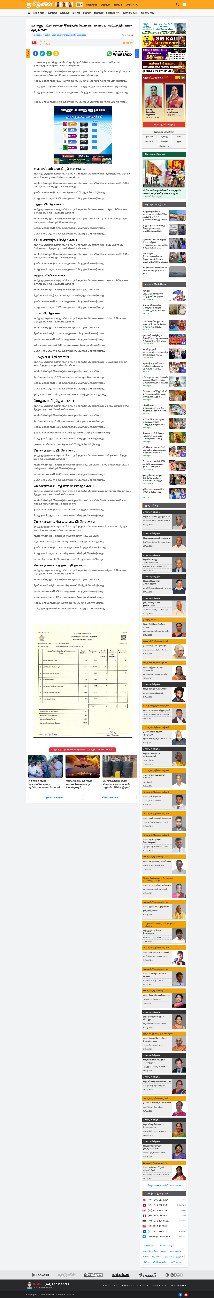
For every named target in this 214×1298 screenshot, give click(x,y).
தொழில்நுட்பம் (150, 1245)
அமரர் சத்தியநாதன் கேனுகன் (157, 818)
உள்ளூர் (52, 12)
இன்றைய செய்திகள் (164, 132)
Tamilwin (50, 1294)
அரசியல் (46, 44)
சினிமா (118, 4)
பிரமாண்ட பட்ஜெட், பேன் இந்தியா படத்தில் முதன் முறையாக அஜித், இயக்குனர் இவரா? (155, 394)
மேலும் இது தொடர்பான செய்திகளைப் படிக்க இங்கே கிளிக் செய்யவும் (82, 749)
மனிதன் (105, 4)
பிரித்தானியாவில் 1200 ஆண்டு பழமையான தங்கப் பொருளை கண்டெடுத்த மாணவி (154, 464)
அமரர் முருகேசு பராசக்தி (154, 645)
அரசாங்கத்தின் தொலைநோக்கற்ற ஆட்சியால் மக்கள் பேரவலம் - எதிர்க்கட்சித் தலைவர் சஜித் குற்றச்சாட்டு (45, 784)
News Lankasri (148, 299)
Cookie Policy (160, 1286)
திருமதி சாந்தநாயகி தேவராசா (157, 1081)
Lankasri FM (131, 4)
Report (129, 42)
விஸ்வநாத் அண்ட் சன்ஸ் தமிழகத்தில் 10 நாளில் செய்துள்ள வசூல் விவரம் (155, 380)
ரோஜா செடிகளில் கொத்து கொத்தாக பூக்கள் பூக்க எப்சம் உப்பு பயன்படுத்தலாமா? (154, 308)
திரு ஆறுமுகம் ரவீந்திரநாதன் (157, 538)
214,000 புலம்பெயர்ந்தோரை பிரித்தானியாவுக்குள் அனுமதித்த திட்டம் (153, 294)
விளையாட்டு (130, 12)
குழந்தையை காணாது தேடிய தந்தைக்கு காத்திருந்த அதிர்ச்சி (154, 228)
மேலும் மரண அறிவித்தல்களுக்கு (164, 1185)
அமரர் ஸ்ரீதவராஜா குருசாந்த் (156, 952)
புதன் (179, 141)
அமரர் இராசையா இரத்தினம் (156, 906)
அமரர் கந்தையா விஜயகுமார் (156, 710)
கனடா (164, 1251)
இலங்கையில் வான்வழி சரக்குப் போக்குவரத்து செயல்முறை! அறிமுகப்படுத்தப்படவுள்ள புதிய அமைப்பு (80, 784)
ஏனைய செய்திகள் (155, 284)
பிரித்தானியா (176, 1251)
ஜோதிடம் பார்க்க (155, 77)
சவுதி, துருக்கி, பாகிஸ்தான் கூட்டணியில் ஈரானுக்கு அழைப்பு (155, 352)
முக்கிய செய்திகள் (55, 797)
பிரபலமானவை (110, 797)
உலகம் (76, 12)
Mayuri (42, 41)
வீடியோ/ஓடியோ (160, 1262)
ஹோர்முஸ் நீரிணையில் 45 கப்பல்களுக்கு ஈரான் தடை (155, 270)
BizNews (113, 12)
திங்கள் (149, 136)
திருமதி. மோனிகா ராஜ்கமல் (150, 112)
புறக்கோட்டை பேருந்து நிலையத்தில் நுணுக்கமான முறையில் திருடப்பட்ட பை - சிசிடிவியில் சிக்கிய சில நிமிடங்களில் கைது (155, 243)
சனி (179, 136)
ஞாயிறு (164, 136)
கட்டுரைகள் (176, 1262)
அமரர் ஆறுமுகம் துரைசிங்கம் (157, 861)
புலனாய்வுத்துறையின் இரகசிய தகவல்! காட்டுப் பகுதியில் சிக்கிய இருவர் (116, 784)
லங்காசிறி (92, 4)
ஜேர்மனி (168, 1256)
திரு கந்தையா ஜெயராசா (154, 689)
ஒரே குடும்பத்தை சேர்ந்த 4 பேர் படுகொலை (155, 490)
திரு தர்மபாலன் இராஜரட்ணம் (156, 516)
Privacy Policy (178, 1286)
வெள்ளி (149, 141)
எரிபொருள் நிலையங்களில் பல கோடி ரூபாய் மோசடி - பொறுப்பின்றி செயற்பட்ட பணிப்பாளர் (155, 257)
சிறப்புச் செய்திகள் (155, 204)
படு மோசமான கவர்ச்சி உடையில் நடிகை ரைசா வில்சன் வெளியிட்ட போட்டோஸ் (155, 450)
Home (106, 1286)
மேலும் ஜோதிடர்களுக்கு (164, 124)
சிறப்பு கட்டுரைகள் (155, 154)
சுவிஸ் (146, 1256)
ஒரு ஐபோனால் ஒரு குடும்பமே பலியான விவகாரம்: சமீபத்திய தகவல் (153, 478)
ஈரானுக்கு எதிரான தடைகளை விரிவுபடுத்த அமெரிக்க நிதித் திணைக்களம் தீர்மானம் (155, 215)
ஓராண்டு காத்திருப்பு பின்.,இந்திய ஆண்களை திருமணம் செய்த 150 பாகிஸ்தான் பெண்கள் (155, 338)
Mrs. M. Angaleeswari (173, 111)
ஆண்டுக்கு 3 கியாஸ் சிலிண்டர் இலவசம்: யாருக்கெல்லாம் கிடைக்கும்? (153, 366)
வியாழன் (164, 141)
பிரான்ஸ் (156, 1256)
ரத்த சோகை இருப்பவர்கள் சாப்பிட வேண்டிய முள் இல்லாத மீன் (154, 408)
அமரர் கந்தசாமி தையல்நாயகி (157, 885)
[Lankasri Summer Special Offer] (164, 54)
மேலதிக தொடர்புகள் (157, 1193)
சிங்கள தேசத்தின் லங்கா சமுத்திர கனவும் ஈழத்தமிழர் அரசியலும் (162, 192)
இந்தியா (64, 12)
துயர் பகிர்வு (151, 505)
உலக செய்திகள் (150, 1251)
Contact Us (128, 1286)
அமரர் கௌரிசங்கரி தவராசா (156, 995)
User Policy (143, 1286)
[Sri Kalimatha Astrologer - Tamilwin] (164, 41)
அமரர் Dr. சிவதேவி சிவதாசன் (157, 1103)
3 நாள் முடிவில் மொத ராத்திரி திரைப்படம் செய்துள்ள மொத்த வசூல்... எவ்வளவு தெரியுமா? (153, 436)
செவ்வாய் (164, 146)
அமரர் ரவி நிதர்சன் (152, 796)
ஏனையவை (147, 12)
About (115, 1286)
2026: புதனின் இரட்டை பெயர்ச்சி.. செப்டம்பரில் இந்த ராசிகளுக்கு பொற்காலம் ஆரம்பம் (154, 324)
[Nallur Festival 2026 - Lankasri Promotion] (164, 67)
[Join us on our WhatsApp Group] (119, 53)
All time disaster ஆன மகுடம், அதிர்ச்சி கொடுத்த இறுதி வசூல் (154, 422)
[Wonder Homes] (164, 28)
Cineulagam (147, 386)
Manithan (146, 313)
